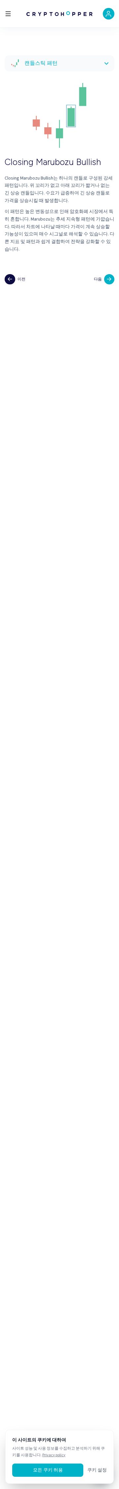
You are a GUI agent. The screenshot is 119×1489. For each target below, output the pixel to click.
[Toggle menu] (8, 14)
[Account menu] (108, 14)
